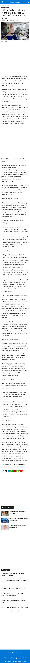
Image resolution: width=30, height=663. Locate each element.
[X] (21, 652)
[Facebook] (9, 652)
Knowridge (5, 20)
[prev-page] (2, 532)
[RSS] (17, 652)
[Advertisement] (15, 59)
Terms (12, 657)
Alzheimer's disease (9, 5)
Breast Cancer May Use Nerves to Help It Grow (14, 607)
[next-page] (5, 532)
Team (8, 657)
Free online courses (17, 658)
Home (2, 5)
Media (24, 657)
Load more (14, 611)
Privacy (16, 657)
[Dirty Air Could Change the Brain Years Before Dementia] (5, 520)
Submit (20, 657)
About (4, 657)
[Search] (28, 2)
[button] (2, 2)
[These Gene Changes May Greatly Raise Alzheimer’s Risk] (5, 527)
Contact (10, 658)
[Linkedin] (13, 652)
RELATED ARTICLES (7, 507)
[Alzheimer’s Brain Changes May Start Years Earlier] (5, 513)
